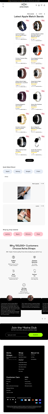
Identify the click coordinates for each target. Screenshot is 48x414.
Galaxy (18, 171)
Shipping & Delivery (10, 388)
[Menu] (3, 4)
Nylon (18, 234)
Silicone (28, 234)
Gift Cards (21, 371)
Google (28, 171)
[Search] (3, 6)
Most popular (30, 13)
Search (26, 379)
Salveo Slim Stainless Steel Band (36, 105)
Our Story (33, 354)
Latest (40, 13)
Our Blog (32, 357)
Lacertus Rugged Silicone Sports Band (21, 34)
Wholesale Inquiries (28, 385)
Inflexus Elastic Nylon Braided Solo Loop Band (22, 82)
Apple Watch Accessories (21, 360)
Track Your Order (9, 392)
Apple (7, 171)
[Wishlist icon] (41, 5)
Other (6, 176)
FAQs (7, 383)
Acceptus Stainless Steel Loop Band (20, 127)
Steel (38, 234)
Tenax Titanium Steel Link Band (21, 150)
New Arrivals (21, 354)
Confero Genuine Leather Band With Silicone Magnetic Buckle (37, 35)
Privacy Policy (27, 381)
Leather (7, 234)
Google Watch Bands (23, 362)
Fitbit (38, 171)
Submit (35, 335)
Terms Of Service (28, 383)
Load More (29, 160)
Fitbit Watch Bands (22, 366)
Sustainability (33, 359)
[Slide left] (42, 318)
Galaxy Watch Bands (23, 364)
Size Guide (8, 390)
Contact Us (8, 379)
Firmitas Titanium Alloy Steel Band (21, 59)
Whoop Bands (21, 369)
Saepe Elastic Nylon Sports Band (36, 82)
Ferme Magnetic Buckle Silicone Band (37, 59)
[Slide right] (45, 318)
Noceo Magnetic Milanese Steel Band (36, 127)
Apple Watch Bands (22, 357)
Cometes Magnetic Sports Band (20, 105)
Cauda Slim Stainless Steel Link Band (36, 150)
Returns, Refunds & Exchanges (12, 385)
